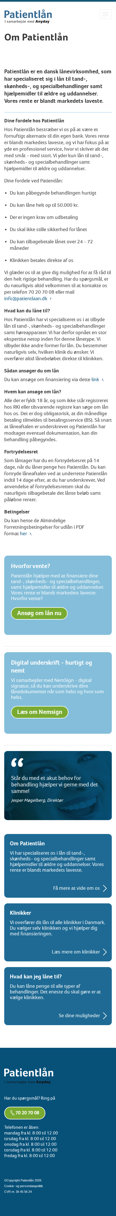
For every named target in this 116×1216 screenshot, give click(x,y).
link (95, 379)
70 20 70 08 (27, 1113)
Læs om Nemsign (39, 712)
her (23, 533)
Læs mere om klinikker (76, 952)
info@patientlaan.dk (25, 298)
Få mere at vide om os (76, 888)
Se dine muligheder (79, 1015)
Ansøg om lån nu (39, 613)
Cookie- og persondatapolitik (23, 1186)
